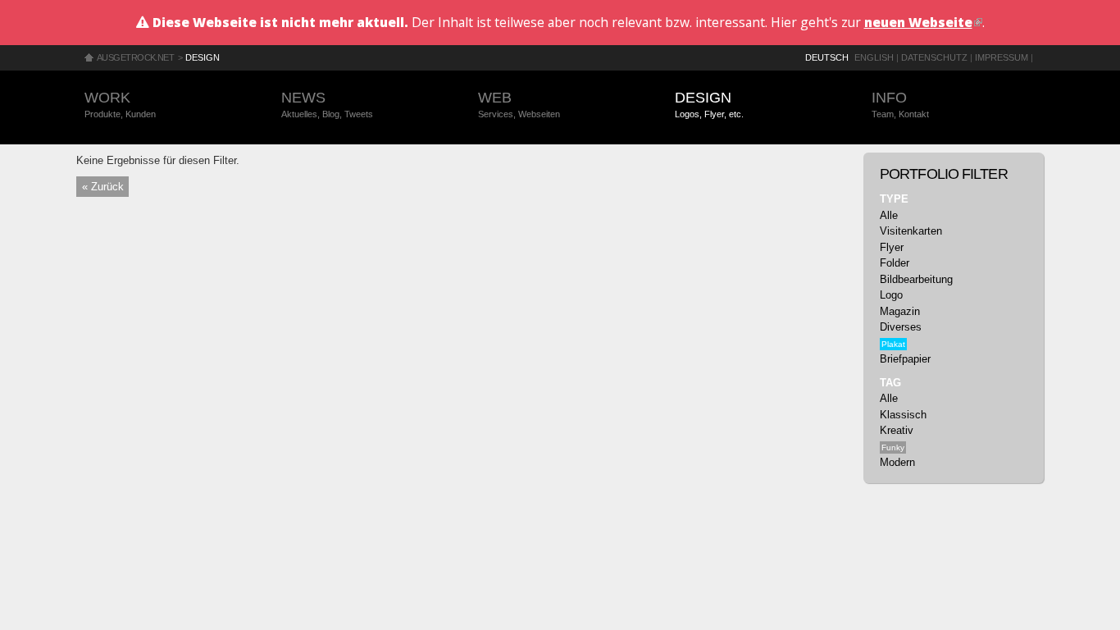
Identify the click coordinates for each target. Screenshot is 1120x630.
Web (519, 104)
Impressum (1001, 57)
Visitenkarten (911, 231)
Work (120, 104)
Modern (897, 462)
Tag (890, 383)
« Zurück (103, 186)
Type (894, 199)
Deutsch (827, 57)
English (874, 57)
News (327, 104)
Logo (891, 295)
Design (202, 57)
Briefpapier (905, 359)
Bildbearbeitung (916, 279)
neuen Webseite (923, 22)
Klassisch (903, 415)
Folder (894, 263)
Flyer (892, 247)
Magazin (900, 311)
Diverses (901, 327)
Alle (889, 215)
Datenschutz (934, 57)
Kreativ (896, 430)
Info (900, 104)
